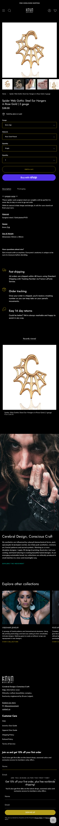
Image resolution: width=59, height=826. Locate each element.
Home (4, 94)
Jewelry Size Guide (9, 725)
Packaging (21, 189)
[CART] (55, 10)
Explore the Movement (13, 564)
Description (6, 189)
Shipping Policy (8, 735)
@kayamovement (12, 706)
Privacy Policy (39, 818)
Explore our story (9, 703)
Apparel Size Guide (9, 730)
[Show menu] (4, 10)
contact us (6, 709)
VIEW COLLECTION (10, 642)
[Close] (55, 779)
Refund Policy (7, 739)
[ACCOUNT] (49, 10)
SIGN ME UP (30, 812)
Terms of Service (8, 744)
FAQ (4, 721)
